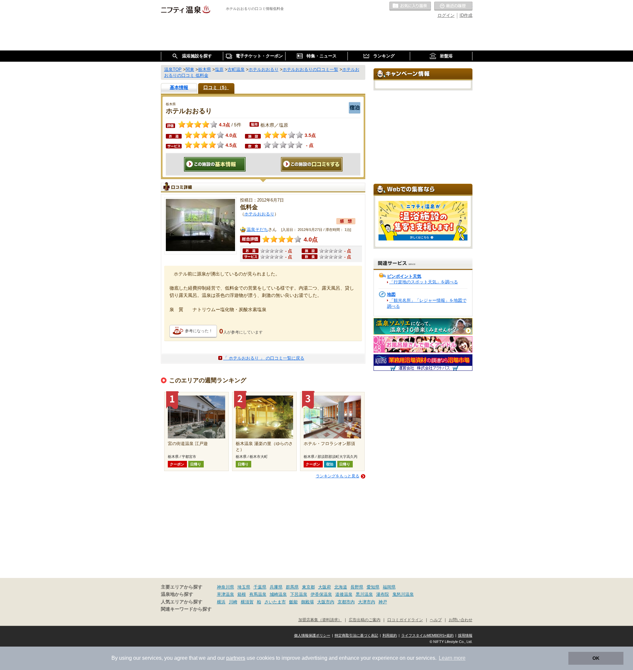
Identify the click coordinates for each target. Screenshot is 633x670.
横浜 (221, 601)
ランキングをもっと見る (337, 476)
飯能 (293, 601)
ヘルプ (436, 620)
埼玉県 (243, 587)
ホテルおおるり (259, 213)
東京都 (308, 587)
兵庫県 (276, 587)
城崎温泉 (278, 594)
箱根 (241, 594)
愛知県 (373, 587)
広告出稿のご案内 (364, 620)
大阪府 (324, 587)
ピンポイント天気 (404, 276)
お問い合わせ (460, 620)
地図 (391, 294)
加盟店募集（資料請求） (320, 620)
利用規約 (389, 635)
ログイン (446, 15)
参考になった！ (199, 331)
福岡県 (389, 587)
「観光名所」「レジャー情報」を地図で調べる (427, 303)
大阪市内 (325, 601)
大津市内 (366, 601)
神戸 (382, 601)
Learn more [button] (452, 658)
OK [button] (595, 658)
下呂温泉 (298, 594)
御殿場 (307, 601)
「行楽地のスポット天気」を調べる (423, 281)
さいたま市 (275, 601)
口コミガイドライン (405, 620)
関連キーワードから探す (186, 609)
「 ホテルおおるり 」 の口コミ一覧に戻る (263, 358)
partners (235, 658)
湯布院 (382, 594)
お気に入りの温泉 (410, 6)
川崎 (233, 601)
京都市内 (346, 601)
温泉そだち (257, 229)
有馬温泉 (257, 594)
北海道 (340, 587)
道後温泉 (343, 594)
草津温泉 (225, 594)
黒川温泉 (364, 594)
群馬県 (292, 587)
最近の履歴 (453, 6)
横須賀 (247, 601)
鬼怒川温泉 (403, 594)
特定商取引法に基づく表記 (356, 635)
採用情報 (465, 635)
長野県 (356, 587)
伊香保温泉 (321, 594)
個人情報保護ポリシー (312, 635)
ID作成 (466, 15)
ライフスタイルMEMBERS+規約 (427, 635)
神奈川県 (225, 587)
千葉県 (260, 587)
